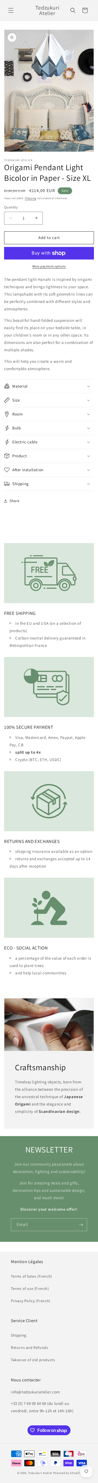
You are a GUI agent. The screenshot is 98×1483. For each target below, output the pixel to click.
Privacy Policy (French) (30, 1300)
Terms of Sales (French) (31, 1276)
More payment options (49, 266)
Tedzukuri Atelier (40, 1473)
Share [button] (15, 500)
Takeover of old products (33, 1359)
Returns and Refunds (29, 1347)
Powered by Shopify (67, 1473)
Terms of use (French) (30, 1288)
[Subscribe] (81, 1224)
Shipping (30, 198)
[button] (11, 10)
